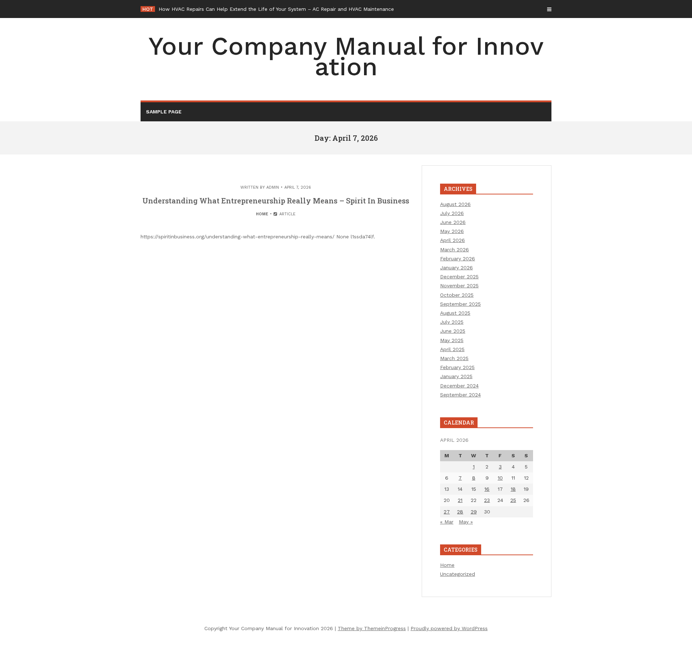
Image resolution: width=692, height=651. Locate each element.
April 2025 (452, 349)
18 (513, 489)
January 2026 (456, 267)
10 (500, 478)
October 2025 (457, 295)
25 (513, 500)
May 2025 (451, 340)
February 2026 (457, 258)
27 (447, 512)
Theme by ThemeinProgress (372, 628)
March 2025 (454, 358)
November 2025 (459, 285)
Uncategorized (457, 574)
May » (466, 522)
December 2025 (459, 276)
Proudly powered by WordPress (449, 628)
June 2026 (453, 222)
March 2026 (454, 249)
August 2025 (455, 313)
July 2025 (451, 322)
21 (460, 500)
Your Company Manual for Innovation (346, 56)
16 (486, 489)
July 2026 (452, 213)
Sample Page (164, 112)
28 (460, 512)
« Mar (446, 522)
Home (262, 214)
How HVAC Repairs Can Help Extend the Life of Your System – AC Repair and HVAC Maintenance (276, 9)
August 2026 (455, 204)
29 (474, 512)
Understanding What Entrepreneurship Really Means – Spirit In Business (275, 200)
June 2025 (452, 331)
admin (272, 187)
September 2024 (460, 395)
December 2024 (459, 386)
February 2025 (457, 367)
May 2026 (452, 231)
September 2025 (460, 304)
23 (487, 500)
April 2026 (452, 240)
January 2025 (456, 376)
